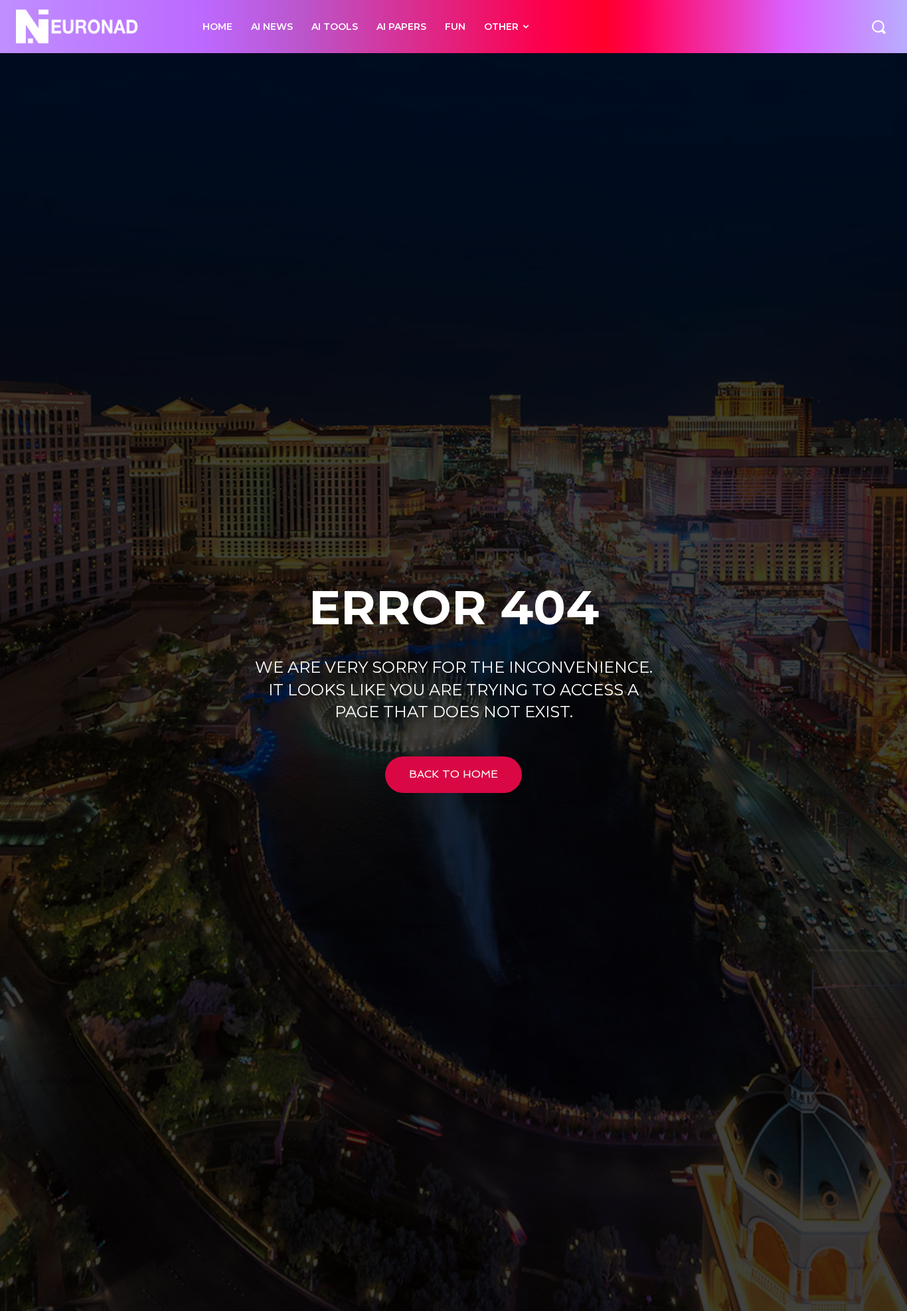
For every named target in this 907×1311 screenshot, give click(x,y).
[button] (878, 26)
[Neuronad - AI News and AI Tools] (94, 26)
